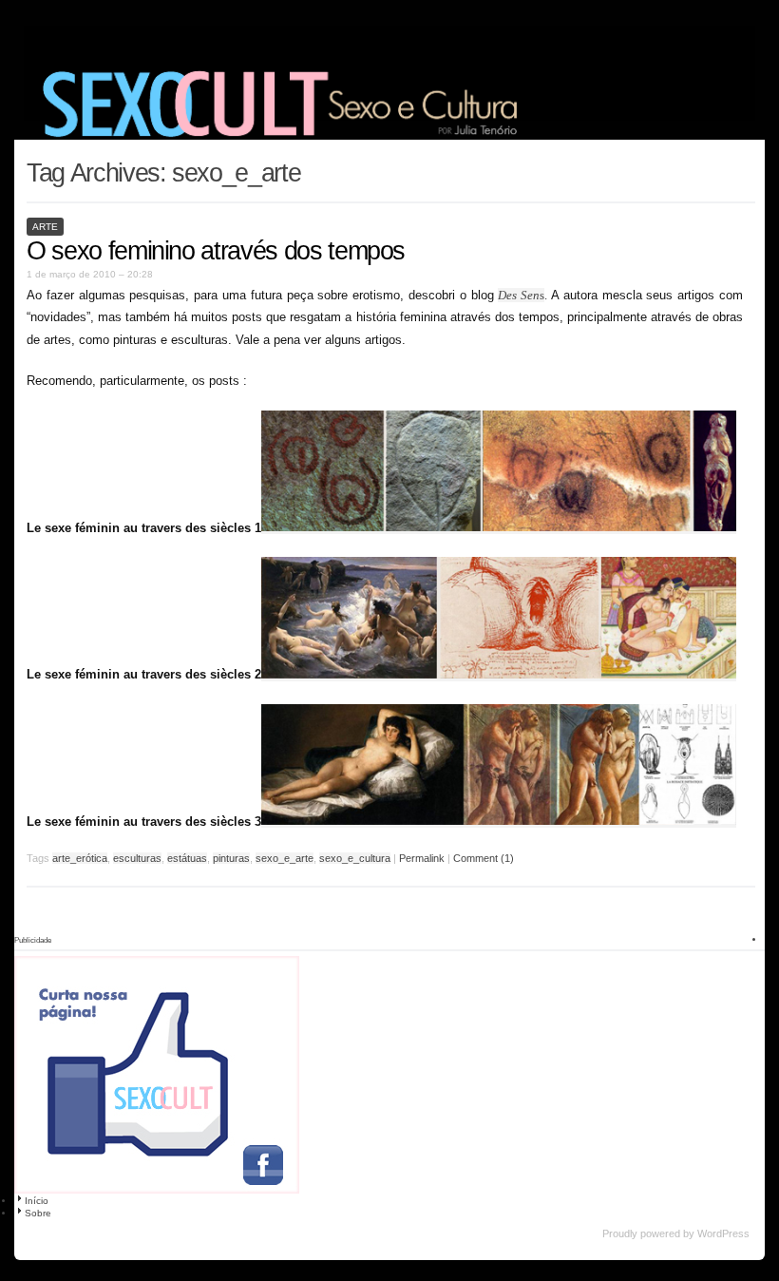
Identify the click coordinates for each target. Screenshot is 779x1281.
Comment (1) (483, 858)
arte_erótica (79, 858)
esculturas (137, 858)
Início (36, 1200)
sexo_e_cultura (354, 858)
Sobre (38, 1213)
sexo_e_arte (285, 858)
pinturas (231, 858)
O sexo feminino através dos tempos (216, 251)
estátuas (187, 858)
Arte (45, 226)
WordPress (723, 1233)
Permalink (422, 858)
